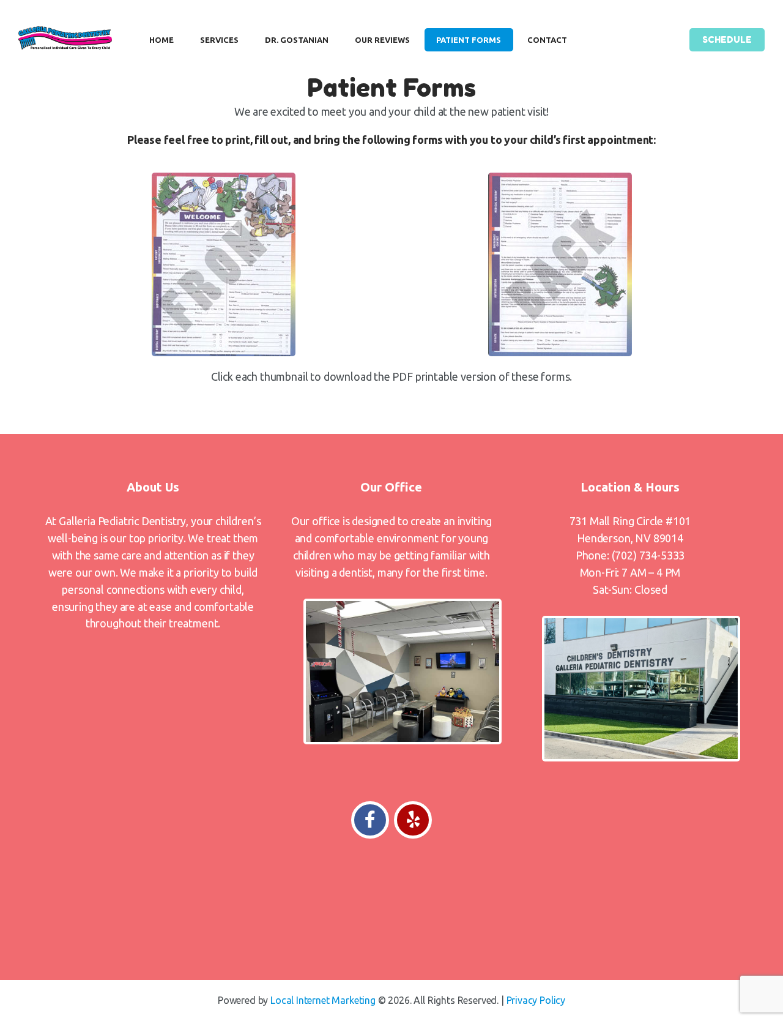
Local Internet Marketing (323, 1000)
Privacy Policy (536, 1000)
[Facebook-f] (370, 820)
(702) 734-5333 (648, 555)
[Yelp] (413, 820)
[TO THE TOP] (391, 900)
